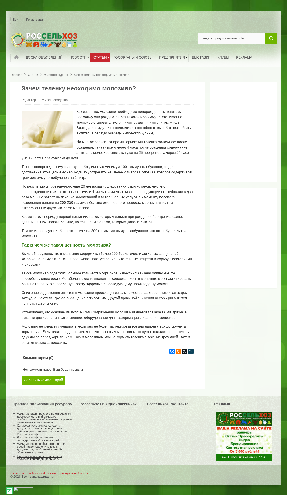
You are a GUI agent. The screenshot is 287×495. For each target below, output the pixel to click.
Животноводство (54, 100)
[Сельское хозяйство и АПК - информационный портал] (44, 39)
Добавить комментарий (43, 380)
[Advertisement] (240, 133)
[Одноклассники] (178, 351)
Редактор (29, 100)
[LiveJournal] (191, 351)
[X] (184, 351)
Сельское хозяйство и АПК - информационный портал (50, 473)
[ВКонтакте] (172, 351)
